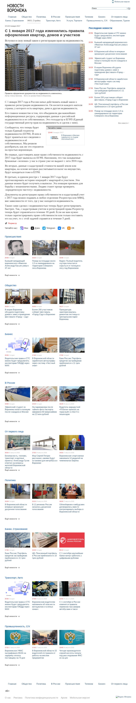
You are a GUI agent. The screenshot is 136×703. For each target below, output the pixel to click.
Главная (12, 17)
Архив (64, 697)
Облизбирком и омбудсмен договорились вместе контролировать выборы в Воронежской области (71, 508)
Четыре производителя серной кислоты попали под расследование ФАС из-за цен (70, 654)
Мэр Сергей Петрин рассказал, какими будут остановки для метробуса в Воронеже (44, 459)
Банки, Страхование (14, 21)
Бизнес (101, 17)
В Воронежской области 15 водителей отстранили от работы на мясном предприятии (44, 654)
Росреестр (12, 223)
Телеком (89, 17)
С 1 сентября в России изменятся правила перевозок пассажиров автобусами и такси (69, 605)
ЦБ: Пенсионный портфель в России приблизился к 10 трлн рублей (44, 555)
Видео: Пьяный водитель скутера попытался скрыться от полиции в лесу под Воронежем (70, 264)
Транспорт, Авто (53, 21)
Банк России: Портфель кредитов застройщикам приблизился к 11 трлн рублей (70, 362)
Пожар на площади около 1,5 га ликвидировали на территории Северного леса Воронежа (43, 264)
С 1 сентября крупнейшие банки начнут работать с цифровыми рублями (71, 555)
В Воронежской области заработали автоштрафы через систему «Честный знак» (43, 362)
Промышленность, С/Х (97, 21)
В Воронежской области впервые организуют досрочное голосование (16, 506)
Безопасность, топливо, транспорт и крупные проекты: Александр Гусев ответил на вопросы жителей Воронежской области (17, 462)
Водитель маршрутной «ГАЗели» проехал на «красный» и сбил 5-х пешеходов (69, 410)
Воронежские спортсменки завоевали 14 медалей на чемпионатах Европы (71, 458)
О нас (8, 697)
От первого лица (119, 17)
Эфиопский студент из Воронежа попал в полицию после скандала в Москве (17, 409)
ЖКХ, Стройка (33, 21)
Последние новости (100, 28)
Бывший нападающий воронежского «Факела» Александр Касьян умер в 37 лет (17, 264)
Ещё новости (11, 275)
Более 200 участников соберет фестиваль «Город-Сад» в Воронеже (43, 311)
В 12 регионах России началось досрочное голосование (42, 506)
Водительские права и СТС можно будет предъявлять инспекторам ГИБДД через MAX (17, 362)
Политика (41, 17)
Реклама (18, 697)
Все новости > (123, 123)
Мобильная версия (122, 2)
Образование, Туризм (120, 21)
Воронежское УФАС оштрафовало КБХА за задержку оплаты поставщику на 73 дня (15, 654)
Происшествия (72, 17)
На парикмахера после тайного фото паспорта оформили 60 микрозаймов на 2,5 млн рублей (44, 410)
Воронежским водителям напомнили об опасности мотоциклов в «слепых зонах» (43, 605)
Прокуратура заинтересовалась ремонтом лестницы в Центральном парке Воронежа (69, 314)
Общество (27, 17)
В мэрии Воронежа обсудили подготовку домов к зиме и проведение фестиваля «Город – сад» (17, 313)
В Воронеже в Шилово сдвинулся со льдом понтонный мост (70, 137)
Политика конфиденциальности (41, 697)
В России (55, 17)
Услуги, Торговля (74, 21)
